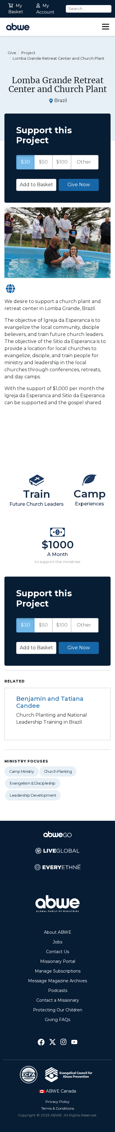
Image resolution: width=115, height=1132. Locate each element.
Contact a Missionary (57, 1000)
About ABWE (57, 932)
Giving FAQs (57, 1019)
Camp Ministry (21, 771)
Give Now (79, 647)
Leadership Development (33, 795)
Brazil (60, 100)
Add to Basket (36, 647)
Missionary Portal (57, 961)
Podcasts (57, 990)
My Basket (15, 9)
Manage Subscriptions (57, 971)
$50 (43, 625)
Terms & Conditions (57, 1108)
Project (28, 53)
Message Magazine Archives (57, 980)
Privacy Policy (57, 1101)
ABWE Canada (60, 1091)
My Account (45, 9)
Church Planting (58, 771)
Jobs (57, 942)
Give (12, 53)
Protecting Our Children (57, 1010)
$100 (62, 625)
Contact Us (57, 951)
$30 (25, 625)
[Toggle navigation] (105, 26)
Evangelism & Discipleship (32, 783)
